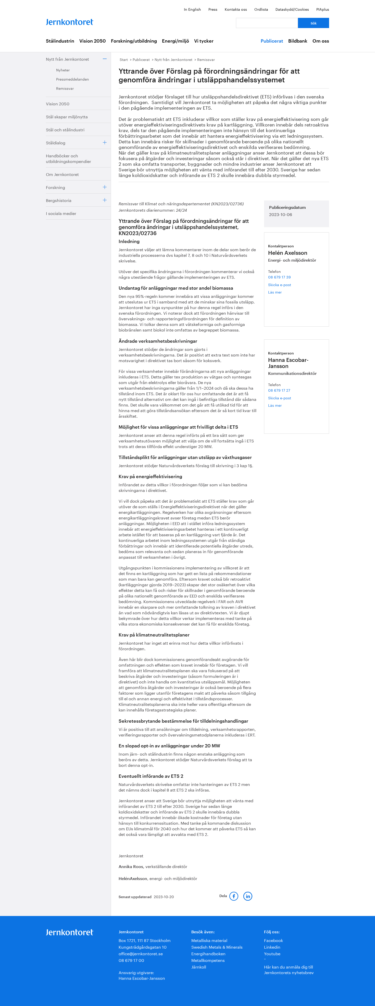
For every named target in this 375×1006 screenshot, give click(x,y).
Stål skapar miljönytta (67, 116)
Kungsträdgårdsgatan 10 (143, 946)
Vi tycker (204, 41)
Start (124, 59)
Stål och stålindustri (65, 129)
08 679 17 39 (279, 276)
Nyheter (63, 69)
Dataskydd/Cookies (292, 9)
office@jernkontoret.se (141, 953)
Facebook (273, 940)
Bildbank (297, 41)
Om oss (320, 41)
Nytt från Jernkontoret (67, 58)
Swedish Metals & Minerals (217, 946)
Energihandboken (208, 953)
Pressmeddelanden (72, 79)
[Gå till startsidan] (69, 21)
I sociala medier (61, 213)
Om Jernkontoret (62, 174)
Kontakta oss (236, 9)
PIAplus (322, 9)
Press (212, 9)
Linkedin (272, 946)
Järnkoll (198, 966)
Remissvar (65, 88)
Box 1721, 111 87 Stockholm (145, 940)
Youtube (272, 953)
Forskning (55, 187)
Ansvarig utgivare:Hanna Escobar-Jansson (142, 975)
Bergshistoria (58, 200)
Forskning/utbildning (134, 41)
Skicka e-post (279, 284)
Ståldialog (55, 142)
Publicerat (272, 41)
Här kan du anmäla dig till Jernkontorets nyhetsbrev (289, 969)
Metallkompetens (208, 960)
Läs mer (282, 292)
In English (192, 9)
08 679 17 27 (279, 390)
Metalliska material (209, 940)
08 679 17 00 (131, 960)
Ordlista (261, 9)
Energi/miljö (175, 41)
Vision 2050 (92, 41)
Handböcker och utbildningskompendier (68, 158)
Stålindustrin (60, 41)
